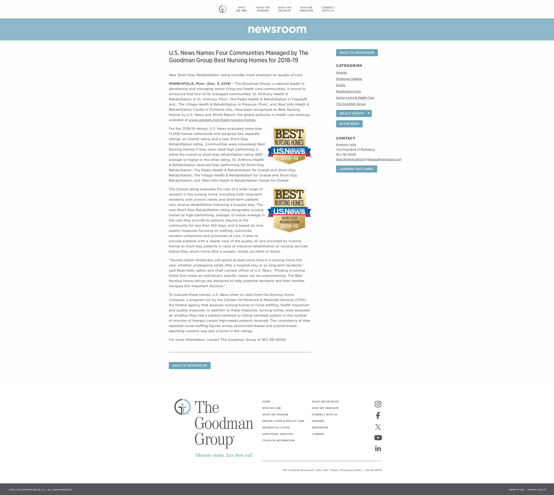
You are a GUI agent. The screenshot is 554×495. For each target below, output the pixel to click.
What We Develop (325, 401)
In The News (349, 123)
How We (306, 9)
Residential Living (348, 91)
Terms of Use (516, 490)
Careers (318, 434)
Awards (341, 73)
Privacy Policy (537, 490)
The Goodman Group (351, 104)
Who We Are (271, 408)
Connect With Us (324, 414)
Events (341, 85)
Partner (318, 421)
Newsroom (320, 427)
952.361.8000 (373, 470)
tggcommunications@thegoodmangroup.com (368, 159)
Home (266, 401)
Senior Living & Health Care (355, 98)
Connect (328, 9)
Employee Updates (349, 79)
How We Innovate (325, 408)
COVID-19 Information (278, 440)
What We (263, 9)
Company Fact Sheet (357, 169)
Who (241, 9)
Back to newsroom (189, 365)
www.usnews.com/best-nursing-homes (222, 120)
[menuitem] (241, 9)
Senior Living (283, 421)
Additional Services (277, 434)
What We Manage (275, 414)
